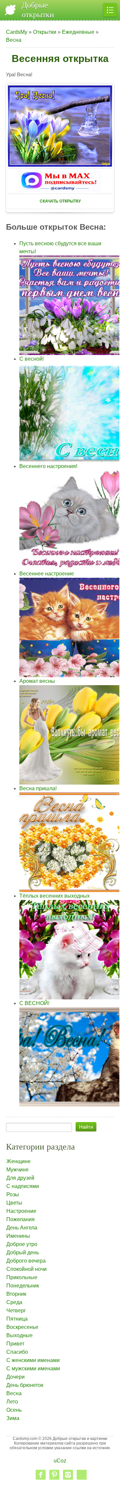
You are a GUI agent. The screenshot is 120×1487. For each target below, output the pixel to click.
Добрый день (22, 1252)
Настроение (21, 1211)
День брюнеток (24, 1385)
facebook (41, 1475)
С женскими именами (33, 1360)
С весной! (31, 359)
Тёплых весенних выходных (54, 896)
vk (82, 1475)
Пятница (17, 1319)
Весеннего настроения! (48, 466)
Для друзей (20, 1178)
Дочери (15, 1377)
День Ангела (21, 1227)
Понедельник (22, 1285)
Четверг (16, 1310)
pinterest (54, 1475)
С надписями (22, 1186)
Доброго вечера (26, 1261)
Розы (12, 1194)
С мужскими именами (33, 1368)
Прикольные (21, 1277)
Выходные (19, 1335)
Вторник (16, 1294)
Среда (14, 1302)
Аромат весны (37, 681)
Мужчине (17, 1169)
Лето (12, 1401)
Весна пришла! (38, 788)
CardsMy (16, 32)
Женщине (18, 1161)
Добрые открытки (38, 10)
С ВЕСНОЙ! (34, 1003)
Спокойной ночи (26, 1269)
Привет (15, 1343)
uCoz (60, 1460)
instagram (68, 1475)
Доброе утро (21, 1244)
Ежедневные (78, 32)
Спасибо (17, 1352)
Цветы (14, 1203)
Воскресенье (22, 1327)
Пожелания (20, 1219)
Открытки (44, 32)
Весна (13, 40)
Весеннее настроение (46, 573)
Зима (12, 1418)
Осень (14, 1410)
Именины (18, 1236)
